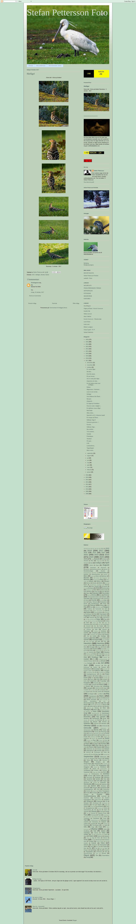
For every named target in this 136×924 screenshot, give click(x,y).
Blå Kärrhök (95, 579)
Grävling (96, 631)
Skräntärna (86, 765)
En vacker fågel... (91, 369)
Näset (106, 720)
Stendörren (86, 782)
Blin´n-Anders (96, 577)
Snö (104, 772)
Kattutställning (89, 672)
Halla (107, 639)
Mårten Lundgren (88, 327)
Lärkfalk (99, 691)
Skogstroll (97, 763)
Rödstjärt (106, 749)
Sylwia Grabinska (88, 332)
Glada (94, 622)
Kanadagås (97, 669)
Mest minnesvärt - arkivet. (55, 65)
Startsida (30, 65)
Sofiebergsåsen (95, 774)
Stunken (88, 791)
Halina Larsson (88, 313)
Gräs (96, 629)
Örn (97, 855)
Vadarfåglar (87, 832)
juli (88, 458)
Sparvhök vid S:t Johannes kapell (96, 415)
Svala (87, 792)
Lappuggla (89, 688)
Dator (87, 593)
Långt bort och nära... (92, 381)
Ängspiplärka (89, 851)
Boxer (106, 583)
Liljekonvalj (98, 688)
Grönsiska (103, 632)
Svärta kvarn (97, 799)
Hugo (99, 647)
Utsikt (105, 829)
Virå (92, 839)
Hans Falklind (87, 316)
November (87, 716)
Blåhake (91, 581)
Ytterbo (105, 846)
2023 (87, 346)
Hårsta (85, 652)
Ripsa (87, 743)
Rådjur (97, 745)
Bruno (85, 588)
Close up (96, 591)
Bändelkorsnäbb (103, 589)
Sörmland (86, 804)
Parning (97, 731)
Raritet (47, 274)
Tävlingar (106, 823)
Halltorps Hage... (91, 427)
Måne (104, 708)
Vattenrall (100, 836)
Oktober (43, 274)
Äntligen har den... (37, 879)
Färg (105, 619)
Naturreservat (90, 715)
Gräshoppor (87, 631)
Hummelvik (87, 649)
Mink (104, 701)
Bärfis (85, 591)
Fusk (87, 619)
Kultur (85, 681)
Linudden (86, 689)
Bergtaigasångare (87, 572)
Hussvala (97, 650)
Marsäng (86, 698)
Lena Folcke (87, 321)
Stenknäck (103, 782)
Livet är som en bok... (92, 392)
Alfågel (98, 560)
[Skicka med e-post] (53, 272)
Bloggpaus (104, 577)
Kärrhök (88, 686)
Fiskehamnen (98, 607)
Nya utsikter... (90, 429)
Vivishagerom (35, 282)
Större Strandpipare (104, 791)
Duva (87, 600)
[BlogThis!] (54, 272)
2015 (87, 477)
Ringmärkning (99, 742)
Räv (103, 745)
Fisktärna (89, 609)
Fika (85, 607)
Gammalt (100, 621)
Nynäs (104, 718)
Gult (88, 636)
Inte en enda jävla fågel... (93, 378)
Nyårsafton (92, 720)
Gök (100, 638)
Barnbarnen (87, 569)
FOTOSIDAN (87, 293)
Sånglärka (106, 799)
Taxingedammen (90, 808)
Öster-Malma (105, 855)
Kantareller (105, 668)
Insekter (86, 659)
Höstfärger (95, 657)
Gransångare (106, 624)
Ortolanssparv (87, 730)
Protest (106, 735)
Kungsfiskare (93, 681)
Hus (86, 650)
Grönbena (103, 631)
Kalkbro (95, 667)
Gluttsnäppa (87, 624)
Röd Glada (89, 410)
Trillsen (105, 816)
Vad (95, 831)
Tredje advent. (88, 816)
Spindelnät (89, 779)
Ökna (97, 853)
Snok (99, 772)
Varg (93, 834)
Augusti (106, 565)
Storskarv (103, 786)
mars (88, 467)
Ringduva (92, 742)
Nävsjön (95, 721)
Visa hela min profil (89, 182)
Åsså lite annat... (91, 374)
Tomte (101, 811)
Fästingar (86, 621)
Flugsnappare (103, 614)
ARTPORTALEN (88, 290)
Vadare (103, 831)
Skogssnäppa (87, 763)
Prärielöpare (90, 436)
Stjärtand (97, 784)
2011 (87, 486)
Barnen (105, 569)
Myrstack (89, 708)
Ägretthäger (93, 850)
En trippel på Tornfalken (93, 403)
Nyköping (86, 263)
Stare (105, 779)
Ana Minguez (87, 306)
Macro (101, 694)
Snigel (94, 772)
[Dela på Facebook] (58, 272)
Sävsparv (86, 803)
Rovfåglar (95, 743)
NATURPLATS (87, 285)
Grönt (85, 634)
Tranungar (93, 815)
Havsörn (87, 643)
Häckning (91, 652)
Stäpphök (95, 791)
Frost (98, 617)
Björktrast (104, 576)
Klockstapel (101, 672)
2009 (87, 491)
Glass (106, 622)
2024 (87, 344)
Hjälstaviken (98, 645)
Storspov (95, 787)
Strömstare (106, 789)
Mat (100, 697)
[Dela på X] (56, 272)
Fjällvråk (107, 610)
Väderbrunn (94, 844)
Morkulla (92, 704)
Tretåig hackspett (97, 816)
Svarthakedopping (90, 796)
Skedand (89, 438)
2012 (87, 484)
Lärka (93, 691)
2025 (87, 341)
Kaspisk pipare (88, 670)
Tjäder (105, 809)
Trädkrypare (103, 820)
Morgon (86, 704)
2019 (87, 356)
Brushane (90, 588)
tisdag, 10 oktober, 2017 (37, 292)
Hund (102, 648)
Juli (102, 663)
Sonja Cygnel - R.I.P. (89, 329)
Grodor (101, 626)
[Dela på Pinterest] (60, 272)
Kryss (91, 679)
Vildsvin (105, 837)
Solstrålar (106, 774)
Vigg (93, 837)
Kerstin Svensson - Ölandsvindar (92, 319)
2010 (87, 489)
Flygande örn (88, 616)
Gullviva (100, 634)
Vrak (107, 841)
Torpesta (93, 813)
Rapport (93, 738)
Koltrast (97, 676)
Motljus (89, 387)
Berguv (95, 572)
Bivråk (92, 576)
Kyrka (86, 684)
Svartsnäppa (97, 797)
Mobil (99, 703)
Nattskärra (88, 711)
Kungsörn (87, 683)
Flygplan (98, 615)
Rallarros (105, 736)
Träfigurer (103, 821)
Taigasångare (90, 448)
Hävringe (106, 653)
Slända (94, 768)
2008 (87, 493)
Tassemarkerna (99, 806)
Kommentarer (105, 675)
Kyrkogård (94, 684)
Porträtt (107, 733)
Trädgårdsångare (94, 820)
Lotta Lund (86, 324)
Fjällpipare (94, 610)
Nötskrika (87, 723)
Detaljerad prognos (89, 265)
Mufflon (91, 706)
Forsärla (104, 616)
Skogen (86, 762)
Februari (92, 605)
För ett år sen (93, 621)
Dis (100, 595)
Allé (103, 560)
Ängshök (107, 850)
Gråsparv (88, 629)
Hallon (87, 641)
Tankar (91, 806)
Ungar (92, 827)
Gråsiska (107, 627)
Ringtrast (107, 742)
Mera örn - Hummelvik (38, 906)
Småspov (104, 770)
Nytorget (85, 720)
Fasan (85, 605)
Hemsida (85, 645)
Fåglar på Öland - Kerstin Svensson (93, 308)
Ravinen (89, 740)
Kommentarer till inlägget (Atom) (58, 307)
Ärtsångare (99, 851)
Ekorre (85, 603)
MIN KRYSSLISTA (89, 273)
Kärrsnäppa (97, 686)
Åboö (85, 848)
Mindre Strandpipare (90, 701)
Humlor (105, 647)
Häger (98, 652)
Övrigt (88, 857)
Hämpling (106, 652)
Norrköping (104, 715)
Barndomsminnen (96, 569)
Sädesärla (99, 801)
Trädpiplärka (95, 821)
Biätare (97, 576)
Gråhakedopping (98, 627)
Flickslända (106, 612)
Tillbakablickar (87, 809)
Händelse (88, 653)
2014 (87, 479)
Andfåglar (98, 563)
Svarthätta (103, 796)
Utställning (86, 831)
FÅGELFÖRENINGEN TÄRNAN (92, 288)
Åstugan (86, 850)
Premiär (95, 735)
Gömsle (86, 639)
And (91, 563)
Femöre (102, 605)
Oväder (104, 730)
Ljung (96, 689)
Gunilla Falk (87, 311)
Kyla (108, 682)
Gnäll (99, 624)
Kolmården (89, 675)
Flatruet (101, 612)
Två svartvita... (91, 431)
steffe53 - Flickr (88, 278)
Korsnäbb (105, 677)
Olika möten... (90, 413)
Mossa (105, 704)
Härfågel (37, 274)
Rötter (105, 752)
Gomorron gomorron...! (93, 422)
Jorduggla (89, 663)
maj (88, 462)
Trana (86, 815)
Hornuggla (92, 647)
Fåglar (98, 619)
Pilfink (85, 733)
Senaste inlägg (32, 303)
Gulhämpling (92, 634)
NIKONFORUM (88, 296)
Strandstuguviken (88, 789)
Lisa (92, 689)
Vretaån (86, 843)
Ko (100, 674)
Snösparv (86, 774)
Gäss (94, 638)
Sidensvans (103, 756)
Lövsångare (91, 694)
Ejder (105, 600)
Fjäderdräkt (98, 609)
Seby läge (97, 754)
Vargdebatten (99, 834)
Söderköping (104, 803)
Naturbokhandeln (95, 713)
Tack (93, 804)
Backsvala (103, 567)
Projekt (101, 735)
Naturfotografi (105, 713)
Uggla (105, 825)
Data (108, 591)
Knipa (107, 672)
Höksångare (91, 655)
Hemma (100, 643)
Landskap (106, 686)
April (107, 563)
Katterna (97, 670)
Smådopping (87, 770)
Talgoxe (99, 804)
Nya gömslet (100, 716)
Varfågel (86, 834)
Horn (85, 647)
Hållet (102, 650)
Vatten (91, 836)
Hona (106, 645)
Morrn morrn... (90, 450)
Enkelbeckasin (95, 603)
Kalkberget (86, 667)
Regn (94, 740)
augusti (89, 455)
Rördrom (107, 750)
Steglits (105, 780)
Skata (88, 760)
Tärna (99, 823)
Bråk (97, 588)
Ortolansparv (103, 728)
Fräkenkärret (106, 617)
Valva (103, 832)
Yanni (91, 846)
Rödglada (98, 747)
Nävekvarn (86, 721)
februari (89, 469)
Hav (105, 641)
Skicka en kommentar (35, 295)
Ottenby (96, 730)
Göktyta (105, 638)
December (105, 593)
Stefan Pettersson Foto (67, 12)
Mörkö (95, 709)
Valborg (96, 832)
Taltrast (86, 806)
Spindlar (98, 779)
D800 (103, 591)
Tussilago (92, 823)
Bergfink (103, 571)
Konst (86, 677)
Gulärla (94, 636)
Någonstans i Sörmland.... (94, 389)
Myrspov (89, 399)
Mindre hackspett (91, 699)
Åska (106, 848)
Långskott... (90, 401)
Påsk (98, 736)
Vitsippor (91, 841)
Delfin (89, 595)
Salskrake (86, 754)
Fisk (91, 607)
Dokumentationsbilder (93, 596)
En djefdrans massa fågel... (94, 408)
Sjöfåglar (106, 758)
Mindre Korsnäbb (103, 699)
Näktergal (99, 720)
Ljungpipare (103, 689)
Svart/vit (99, 794)
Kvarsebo (96, 682)
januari (89, 472)
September (88, 756)
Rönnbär (99, 750)
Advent (105, 559)
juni (88, 460)
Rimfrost (86, 742)
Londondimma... (91, 445)
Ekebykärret (103, 602)
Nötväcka (103, 723)
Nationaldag (106, 709)
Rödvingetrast (90, 750)
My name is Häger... (38, 897)
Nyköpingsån (95, 718)
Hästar (100, 653)
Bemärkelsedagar (88, 571)
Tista (95, 809)
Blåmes (99, 581)
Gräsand (104, 629)
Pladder (97, 733)
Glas (100, 622)
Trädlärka (86, 821)
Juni (85, 665)
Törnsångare (95, 825)
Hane (93, 641)
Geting (107, 621)
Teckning (99, 808)
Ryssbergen (88, 745)
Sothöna (98, 775)
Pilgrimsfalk (91, 733)
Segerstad (105, 754)
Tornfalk (89, 434)
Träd (85, 820)
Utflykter (94, 829)
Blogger (75, 920)
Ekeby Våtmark (92, 602)
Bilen (85, 576)
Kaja (105, 665)
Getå (87, 622)
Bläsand (88, 583)
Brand (85, 584)
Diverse (106, 595)
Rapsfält (100, 738)
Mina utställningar (40, 65)
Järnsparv (97, 665)
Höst (85, 657)
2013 (87, 482)
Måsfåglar (87, 709)
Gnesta (94, 624)
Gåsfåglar (103, 636)
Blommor (87, 579)
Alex (92, 560)
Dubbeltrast (106, 598)
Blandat (86, 578)
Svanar (102, 792)
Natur (94, 711)
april (88, 465)
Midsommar (106, 698)
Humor (95, 649)
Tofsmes (86, 811)
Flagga (95, 612)
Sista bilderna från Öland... (94, 396)
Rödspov (99, 748)
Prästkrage (92, 736)
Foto (85, 617)
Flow (95, 614)
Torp (87, 813)
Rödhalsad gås (91, 748)
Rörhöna (88, 752)
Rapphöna (86, 738)
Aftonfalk (86, 560)
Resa (105, 740)
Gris (95, 626)
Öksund (104, 853)
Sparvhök (106, 775)
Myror (101, 706)
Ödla (106, 851)
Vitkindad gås (98, 839)
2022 (87, 349)
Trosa (104, 818)
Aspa (97, 565)
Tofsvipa (94, 811)
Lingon (105, 688)
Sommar (90, 775)
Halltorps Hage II (91, 420)
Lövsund (106, 691)
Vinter (86, 839)
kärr (108, 684)
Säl (106, 801)
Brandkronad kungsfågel (95, 584)
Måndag (97, 708)
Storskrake (87, 787)
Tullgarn (86, 823)
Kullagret (105, 679)
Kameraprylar (87, 669)
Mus (96, 706)
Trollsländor (96, 818)
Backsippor (93, 567)
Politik (102, 733)
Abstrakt (96, 559)
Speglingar (97, 777)
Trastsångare (106, 815)
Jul (96, 663)
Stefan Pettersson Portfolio (91, 275)
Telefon (105, 808)
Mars (101, 696)
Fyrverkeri (92, 619)
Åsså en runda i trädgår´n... (94, 406)
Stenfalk (95, 782)
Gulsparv (106, 634)
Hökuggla (98, 655)
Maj (107, 693)
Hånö (106, 650)
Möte (101, 709)
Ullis (85, 827)
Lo (108, 689)
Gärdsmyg (86, 638)
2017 (33, 274)
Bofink (100, 583)
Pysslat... (89, 424)
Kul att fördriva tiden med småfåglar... (93, 384)
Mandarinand (92, 696)
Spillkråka (106, 777)
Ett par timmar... (91, 376)
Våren (103, 843)
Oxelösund (87, 731)
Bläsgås (95, 583)
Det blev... (89, 371)
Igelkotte (105, 657)
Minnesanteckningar (89, 703)
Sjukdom (99, 758)
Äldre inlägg (76, 303)
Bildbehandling (102, 572)
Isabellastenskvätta (103, 659)
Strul (98, 789)
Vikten (98, 837)
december (90, 362)
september (90, 453)
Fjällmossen (87, 610)
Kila (96, 672)
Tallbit (106, 804)
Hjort (90, 645)
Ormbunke (104, 725)
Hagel (103, 639)
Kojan (107, 674)
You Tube (98, 846)
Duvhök (93, 600)
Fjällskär (100, 610)
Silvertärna (92, 758)
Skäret (95, 767)
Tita (100, 809)
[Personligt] (89, 528)
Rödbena (91, 747)
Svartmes (86, 798)
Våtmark (86, 844)
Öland (86, 855)
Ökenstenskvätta (88, 853)
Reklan (100, 740)
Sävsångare (96, 803)
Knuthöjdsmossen (91, 674)
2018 (87, 358)
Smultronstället (103, 768)
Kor (92, 677)
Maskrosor (94, 697)
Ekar (85, 602)
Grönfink (86, 632)
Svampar (94, 792)
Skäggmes (86, 767)
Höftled (85, 655)
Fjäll (106, 609)
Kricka (85, 679)
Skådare (93, 765)
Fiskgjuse (106, 607)
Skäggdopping (102, 765)
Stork (85, 786)
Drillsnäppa (87, 598)
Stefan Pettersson (99, 170)
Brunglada (104, 586)
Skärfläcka (103, 767)
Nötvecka (96, 723)
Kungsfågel (103, 681)
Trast (99, 815)
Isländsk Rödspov (88, 661)
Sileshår (85, 758)
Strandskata (103, 787)
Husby (91, 650)
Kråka (98, 679)
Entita (104, 603)
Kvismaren (103, 682)
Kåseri (101, 684)
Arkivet (91, 565)
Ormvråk (87, 728)
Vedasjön (106, 836)
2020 (87, 353)
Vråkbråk (93, 843)
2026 (87, 339)
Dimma (94, 595)
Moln (105, 703)
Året (96, 848)
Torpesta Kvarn (102, 813)
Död (101, 600)
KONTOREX (87, 298)
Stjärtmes (104, 784)
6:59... (88, 443)
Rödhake (106, 747)
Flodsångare (88, 614)
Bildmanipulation (96, 574)
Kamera (103, 667)
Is (93, 659)
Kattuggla (106, 670)
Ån (90, 848)
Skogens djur (100, 762)
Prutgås (86, 736)
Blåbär (101, 579)
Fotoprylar (91, 617)
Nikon (98, 715)
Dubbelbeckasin (97, 598)
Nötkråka (104, 721)
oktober (89, 367)
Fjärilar (88, 612)
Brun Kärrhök (95, 586)
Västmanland (103, 844)
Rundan (103, 743)
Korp (97, 677)
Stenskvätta (87, 784)
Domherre (103, 596)
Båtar (95, 589)
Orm (98, 725)
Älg (100, 850)
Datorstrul (95, 593)
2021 (87, 351)
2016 (87, 475)
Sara (92, 754)
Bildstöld (105, 574)
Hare (99, 641)
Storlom (93, 786)
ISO (96, 661)
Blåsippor (106, 581)
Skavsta (96, 760)
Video (88, 837)
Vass (85, 836)
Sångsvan (89, 801)
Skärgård (86, 768)
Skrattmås (105, 763)
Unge (100, 827)
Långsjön (87, 691)
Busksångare (89, 589)
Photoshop (104, 731)
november (90, 365)
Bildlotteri (86, 574)
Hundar (107, 648)
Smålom (96, 770)
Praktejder (88, 735)
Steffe (98, 780)
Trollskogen (87, 818)
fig (107, 605)
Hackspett (95, 639)
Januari (102, 661)
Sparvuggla (89, 777)
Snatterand (87, 772)
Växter (85, 846)
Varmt (105, 834)
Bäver (90, 591)
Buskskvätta (105, 588)
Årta (101, 848)
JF (84, 663)
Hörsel (106, 655)
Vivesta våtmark (100, 841)
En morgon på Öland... (93, 417)
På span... (89, 441)
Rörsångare (97, 752)
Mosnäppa (98, 704)
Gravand (88, 626)
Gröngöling (95, 632)
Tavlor (107, 806)
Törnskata (86, 825)
